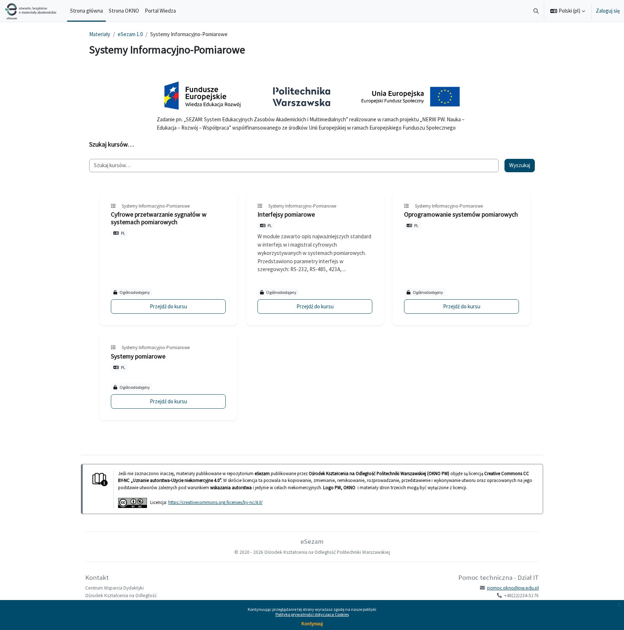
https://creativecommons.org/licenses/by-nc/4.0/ (215, 502)
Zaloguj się (608, 10)
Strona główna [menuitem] (86, 10)
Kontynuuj (312, 623)
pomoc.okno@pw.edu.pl (513, 588)
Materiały (99, 34)
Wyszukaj (519, 165)
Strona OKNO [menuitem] (124, 10)
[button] (536, 11)
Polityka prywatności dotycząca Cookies (312, 614)
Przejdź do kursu (168, 306)
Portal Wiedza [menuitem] (160, 10)
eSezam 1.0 (130, 34)
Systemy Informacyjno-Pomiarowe (156, 206)
